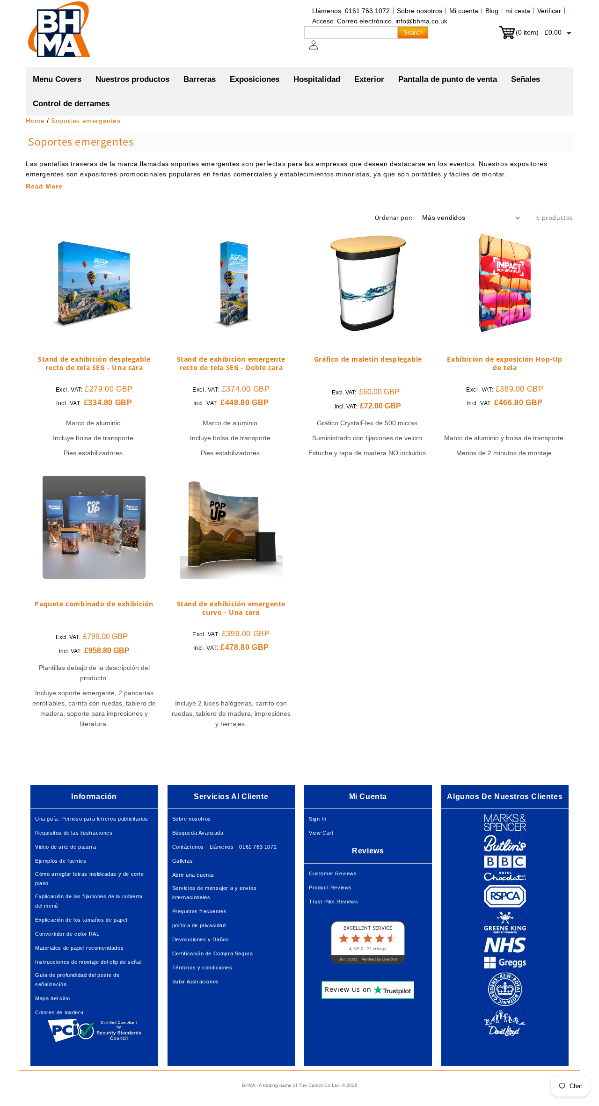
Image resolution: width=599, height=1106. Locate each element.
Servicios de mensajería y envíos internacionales (214, 892)
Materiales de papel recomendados (79, 948)
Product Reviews (330, 887)
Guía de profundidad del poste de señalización (77, 979)
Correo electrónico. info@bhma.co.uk (392, 21)
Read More (44, 186)
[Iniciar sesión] (319, 49)
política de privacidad (199, 925)
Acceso (323, 21)
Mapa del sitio (52, 998)
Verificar (549, 11)
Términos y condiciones (202, 967)
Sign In (317, 819)
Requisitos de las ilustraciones (74, 833)
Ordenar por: (394, 217)
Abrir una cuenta (193, 875)
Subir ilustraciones (195, 981)
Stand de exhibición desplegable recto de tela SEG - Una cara (94, 363)
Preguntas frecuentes (199, 911)
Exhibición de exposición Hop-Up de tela (504, 363)
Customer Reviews (333, 873)
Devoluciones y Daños (200, 939)
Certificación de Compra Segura (212, 953)
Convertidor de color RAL (67, 934)
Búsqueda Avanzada (198, 833)
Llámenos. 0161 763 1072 (351, 11)
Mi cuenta (463, 11)
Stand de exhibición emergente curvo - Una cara (231, 608)
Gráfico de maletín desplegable (368, 359)
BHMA (248, 1085)
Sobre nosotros (419, 11)
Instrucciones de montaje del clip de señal (88, 962)
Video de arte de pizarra (65, 847)
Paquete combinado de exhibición (94, 604)
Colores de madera (59, 1012)
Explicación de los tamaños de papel (81, 920)
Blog (491, 11)
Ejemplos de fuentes (60, 861)
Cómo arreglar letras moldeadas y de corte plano (89, 878)
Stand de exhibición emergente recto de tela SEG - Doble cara (231, 363)
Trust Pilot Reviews (333, 901)
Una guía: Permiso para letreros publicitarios (91, 819)
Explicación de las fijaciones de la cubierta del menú (88, 901)
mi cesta (517, 11)
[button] (132, 79)
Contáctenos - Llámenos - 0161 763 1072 (224, 847)
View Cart (321, 833)
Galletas (182, 861)
